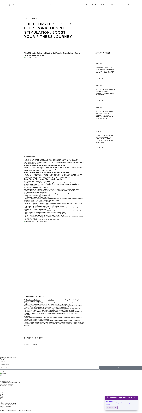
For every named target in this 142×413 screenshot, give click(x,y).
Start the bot (110, 407)
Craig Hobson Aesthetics (33, 300)
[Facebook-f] (2, 388)
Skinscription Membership (117, 5)
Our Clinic (95, 5)
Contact (130, 5)
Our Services (104, 5)
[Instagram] (6, 388)
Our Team (86, 5)
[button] (26, 344)
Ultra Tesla (51, 300)
